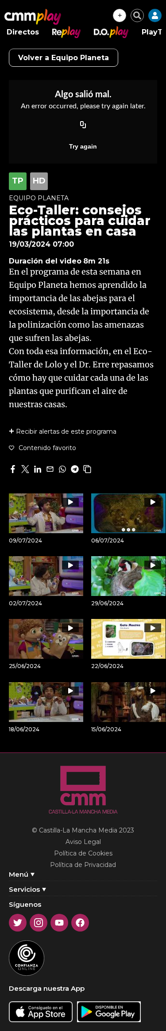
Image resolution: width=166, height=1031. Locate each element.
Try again (83, 146)
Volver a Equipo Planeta (63, 57)
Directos (23, 32)
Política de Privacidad (83, 865)
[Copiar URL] (83, 125)
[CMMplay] (32, 17)
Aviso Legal (83, 842)
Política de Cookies (83, 853)
